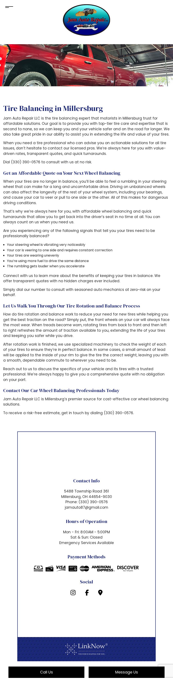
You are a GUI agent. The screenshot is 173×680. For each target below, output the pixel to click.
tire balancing (65, 118)
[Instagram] (73, 593)
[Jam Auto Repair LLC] (86, 19)
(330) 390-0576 (93, 501)
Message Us (126, 672)
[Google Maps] (100, 593)
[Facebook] (87, 593)
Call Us (46, 672)
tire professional (51, 142)
